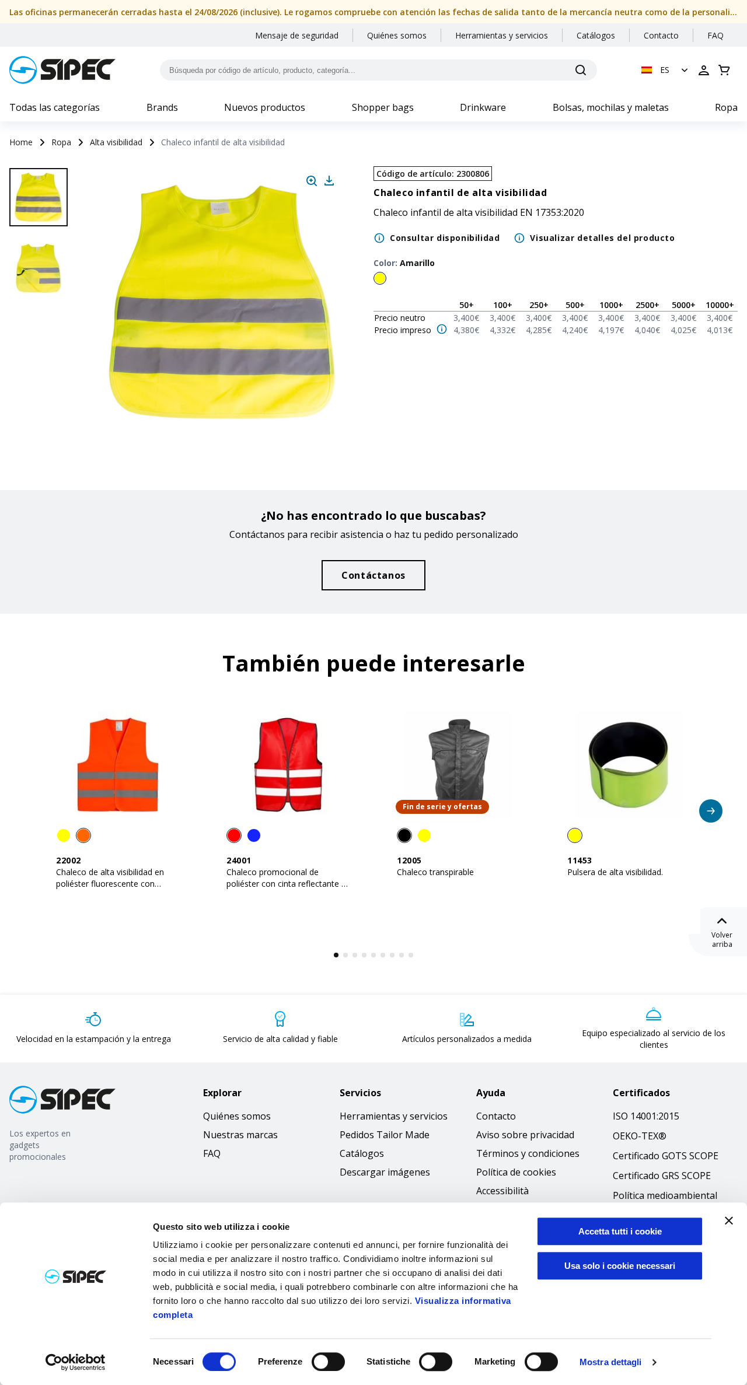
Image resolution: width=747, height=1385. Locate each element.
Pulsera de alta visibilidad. (615, 871)
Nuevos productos (264, 107)
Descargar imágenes (385, 1172)
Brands (162, 107)
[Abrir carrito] (724, 70)
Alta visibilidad (116, 142)
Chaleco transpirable (435, 871)
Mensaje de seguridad (296, 35)
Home (21, 142)
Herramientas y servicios (501, 35)
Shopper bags (383, 107)
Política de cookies (516, 1172)
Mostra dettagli (611, 1362)
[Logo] (62, 70)
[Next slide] (40, 408)
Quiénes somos (397, 35)
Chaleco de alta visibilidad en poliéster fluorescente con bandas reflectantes (110, 883)
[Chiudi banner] (729, 1220)
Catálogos (596, 35)
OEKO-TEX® (639, 1135)
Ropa (726, 107)
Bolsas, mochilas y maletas (611, 107)
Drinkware (483, 107)
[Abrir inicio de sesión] (704, 70)
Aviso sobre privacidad (525, 1134)
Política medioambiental (665, 1195)
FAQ (715, 35)
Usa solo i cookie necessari (619, 1266)
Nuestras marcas (240, 1134)
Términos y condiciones (528, 1153)
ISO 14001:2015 (646, 1116)
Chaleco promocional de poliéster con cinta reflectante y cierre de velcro (285, 883)
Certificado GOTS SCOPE (665, 1155)
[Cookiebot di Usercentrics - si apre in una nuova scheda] (76, 1362)
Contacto (661, 35)
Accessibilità (502, 1190)
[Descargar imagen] (329, 181)
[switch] (328, 1361)
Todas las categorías (54, 107)
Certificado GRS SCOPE (662, 1175)
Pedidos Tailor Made (385, 1134)
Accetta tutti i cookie (620, 1231)
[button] (665, 70)
